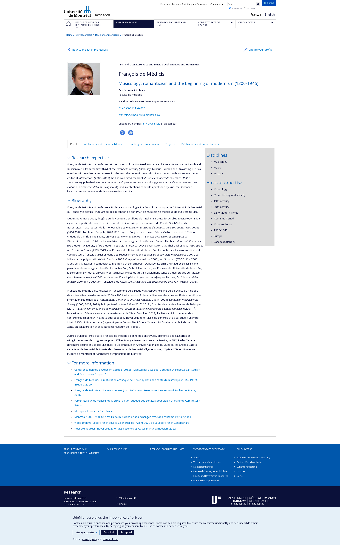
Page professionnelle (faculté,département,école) (122, 132)
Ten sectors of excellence (207, 462)
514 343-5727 (152, 123)
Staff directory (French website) (253, 457)
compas (241, 471)
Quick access (244, 449)
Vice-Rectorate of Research (209, 449)
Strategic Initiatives (203, 466)
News (240, 475)
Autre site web (131, 132)
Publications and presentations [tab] (200, 144)
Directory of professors (107, 34)
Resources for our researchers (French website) (81, 451)
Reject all (109, 532)
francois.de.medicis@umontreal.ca (139, 115)
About (196, 457)
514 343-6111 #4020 (132, 108)
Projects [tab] (170, 144)
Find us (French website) (249, 462)
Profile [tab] (74, 144)
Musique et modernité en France (94, 411)
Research (102, 15)
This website (236, 8)
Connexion (215, 4)
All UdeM (250, 8)
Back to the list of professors (90, 49)
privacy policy (89, 539)
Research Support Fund (206, 480)
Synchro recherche (247, 466)
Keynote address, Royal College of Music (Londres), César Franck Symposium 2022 (125, 428)
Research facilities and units (167, 449)
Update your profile (260, 49)
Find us (122, 503)
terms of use (110, 539)
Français (256, 14)
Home (69, 34)
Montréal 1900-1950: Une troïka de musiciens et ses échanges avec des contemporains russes (132, 417)
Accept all (126, 532)
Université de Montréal (77, 11)
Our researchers (84, 34)
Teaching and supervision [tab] (143, 144)
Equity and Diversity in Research (210, 475)
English (270, 14)
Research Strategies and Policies (211, 471)
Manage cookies (86, 532)
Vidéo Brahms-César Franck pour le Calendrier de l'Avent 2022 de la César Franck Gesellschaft (131, 422)
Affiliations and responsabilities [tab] (103, 144)
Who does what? (127, 498)
